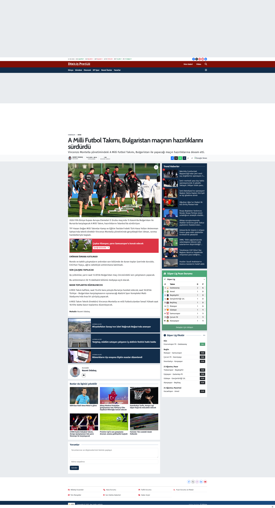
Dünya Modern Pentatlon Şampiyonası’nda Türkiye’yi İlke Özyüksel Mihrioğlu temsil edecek (113, 408)
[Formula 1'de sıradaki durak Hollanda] (144, 422)
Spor (79, 135)
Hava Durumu (111, 490)
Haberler (71, 135)
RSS (72, 504)
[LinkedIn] (201, 482)
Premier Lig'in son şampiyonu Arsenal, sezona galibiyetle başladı (114, 433)
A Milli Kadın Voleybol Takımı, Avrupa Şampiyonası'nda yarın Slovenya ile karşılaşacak (82, 434)
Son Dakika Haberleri (113, 495)
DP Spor (96, 70)
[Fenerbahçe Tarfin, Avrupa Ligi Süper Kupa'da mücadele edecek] (144, 395)
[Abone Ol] (201, 158)
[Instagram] (197, 482)
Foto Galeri (188, 64)
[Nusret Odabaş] (75, 372)
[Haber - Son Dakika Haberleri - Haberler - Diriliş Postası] (79, 64)
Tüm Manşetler (75, 495)
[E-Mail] (84, 375)
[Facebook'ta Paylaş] (172, 158)
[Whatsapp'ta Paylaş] (180, 158)
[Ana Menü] (206, 70)
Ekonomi (87, 70)
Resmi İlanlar (106, 70)
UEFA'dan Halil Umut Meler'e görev (83, 406)
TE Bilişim (203, 504)
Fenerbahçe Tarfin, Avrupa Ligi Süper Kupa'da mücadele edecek (143, 407)
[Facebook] (189, 482)
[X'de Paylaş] (176, 158)
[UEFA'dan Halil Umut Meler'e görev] (84, 395)
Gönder (74, 468)
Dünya (70, 70)
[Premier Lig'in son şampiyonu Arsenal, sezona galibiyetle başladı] (114, 422)
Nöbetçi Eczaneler (77, 490)
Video (198, 64)
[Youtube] (205, 482)
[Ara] (206, 64)
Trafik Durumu (146, 490)
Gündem (78, 70)
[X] (193, 482)
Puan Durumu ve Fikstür (185, 490)
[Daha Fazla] (184, 158)
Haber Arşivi (145, 495)
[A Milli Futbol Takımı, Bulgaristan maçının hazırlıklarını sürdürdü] (114, 190)
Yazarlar (117, 70)
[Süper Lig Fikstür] (204, 335)
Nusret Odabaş (89, 370)
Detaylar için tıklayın (184, 327)
